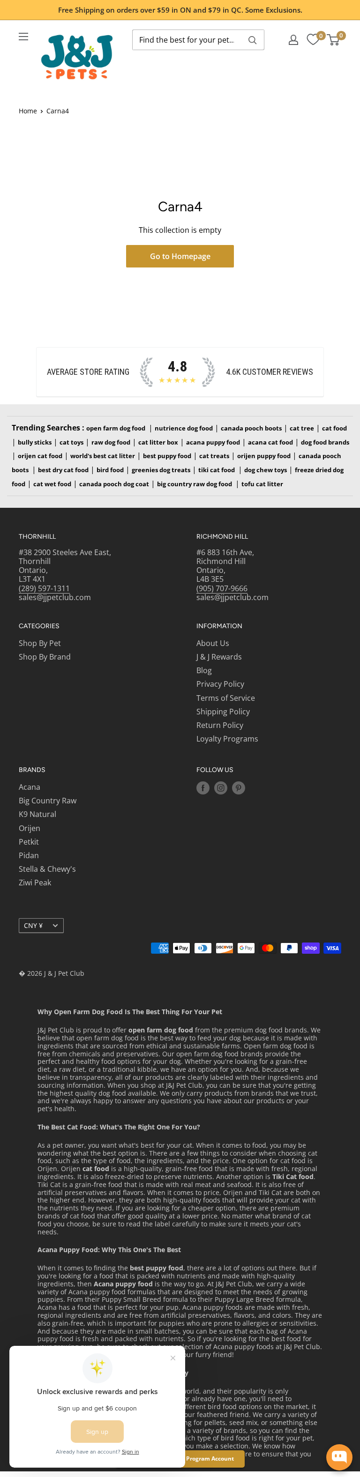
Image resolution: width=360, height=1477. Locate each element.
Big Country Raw (47, 800)
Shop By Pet (40, 643)
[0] (313, 39)
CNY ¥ (33, 925)
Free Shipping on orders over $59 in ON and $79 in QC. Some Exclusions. (180, 10)
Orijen (29, 828)
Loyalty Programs (227, 739)
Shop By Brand (45, 657)
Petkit (29, 842)
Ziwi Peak (35, 882)
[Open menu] (23, 36)
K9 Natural (37, 814)
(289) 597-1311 (44, 588)
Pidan (29, 855)
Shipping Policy (223, 711)
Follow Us (214, 770)
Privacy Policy (220, 684)
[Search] (252, 40)
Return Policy (219, 725)
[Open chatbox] (339, 1457)
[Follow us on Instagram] (220, 787)
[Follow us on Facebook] (203, 787)
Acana (29, 787)
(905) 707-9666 (222, 588)
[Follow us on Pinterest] (238, 787)
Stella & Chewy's (47, 869)
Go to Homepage (180, 256)
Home (28, 110)
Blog (204, 670)
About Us (212, 643)
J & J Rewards (219, 657)
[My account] (293, 40)
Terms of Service (225, 698)
